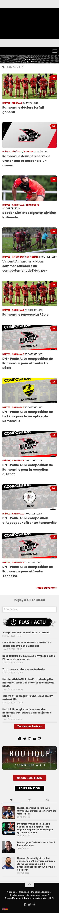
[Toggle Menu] (54, 50)
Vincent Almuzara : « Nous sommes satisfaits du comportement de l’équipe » (25, 266)
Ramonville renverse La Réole (25, 314)
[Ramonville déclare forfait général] (29, 86)
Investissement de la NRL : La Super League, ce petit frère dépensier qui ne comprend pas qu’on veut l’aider (35, 828)
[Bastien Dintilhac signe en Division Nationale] (29, 188)
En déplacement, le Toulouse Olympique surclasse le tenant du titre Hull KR (36, 810)
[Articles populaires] (11, 800)
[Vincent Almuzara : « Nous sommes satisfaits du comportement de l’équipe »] (29, 240)
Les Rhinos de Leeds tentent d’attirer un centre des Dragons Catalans (26, 644)
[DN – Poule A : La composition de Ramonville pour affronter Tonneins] (29, 546)
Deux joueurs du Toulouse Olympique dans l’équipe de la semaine (28, 657)
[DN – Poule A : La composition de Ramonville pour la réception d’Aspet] (29, 444)
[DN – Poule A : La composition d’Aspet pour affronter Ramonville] (29, 497)
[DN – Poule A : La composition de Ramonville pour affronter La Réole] (29, 337)
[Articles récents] (29, 800)
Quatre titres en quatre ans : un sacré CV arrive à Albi (27, 697)
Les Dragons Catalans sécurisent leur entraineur (36, 844)
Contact (24, 892)
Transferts (32, 205)
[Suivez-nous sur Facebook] (25, 904)
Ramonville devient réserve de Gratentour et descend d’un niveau (26, 160)
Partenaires (17, 895)
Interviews (18, 257)
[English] (3, 908)
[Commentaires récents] (48, 800)
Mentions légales (41, 892)
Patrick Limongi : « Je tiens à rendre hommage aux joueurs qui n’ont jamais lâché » (26, 713)
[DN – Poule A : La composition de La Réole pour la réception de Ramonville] (29, 391)
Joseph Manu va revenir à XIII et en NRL (26, 632)
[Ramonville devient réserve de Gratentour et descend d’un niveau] (29, 135)
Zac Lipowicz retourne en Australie (23, 669)
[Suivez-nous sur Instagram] (34, 904)
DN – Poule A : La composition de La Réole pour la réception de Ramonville (27, 416)
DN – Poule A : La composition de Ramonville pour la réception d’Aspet (27, 469)
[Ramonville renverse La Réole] (29, 293)
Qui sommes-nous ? (37, 895)
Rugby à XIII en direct (29, 600)
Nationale (30, 151)
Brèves (6, 103)
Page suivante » (47, 588)
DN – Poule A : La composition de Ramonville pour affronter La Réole (27, 363)
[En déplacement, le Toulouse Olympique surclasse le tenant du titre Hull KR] (8, 812)
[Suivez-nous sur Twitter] (29, 904)
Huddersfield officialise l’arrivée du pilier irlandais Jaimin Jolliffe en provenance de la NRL (28, 683)
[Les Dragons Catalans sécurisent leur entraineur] (8, 847)
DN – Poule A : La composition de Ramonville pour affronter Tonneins (27, 571)
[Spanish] (6, 908)
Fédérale (17, 103)
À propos (12, 892)
